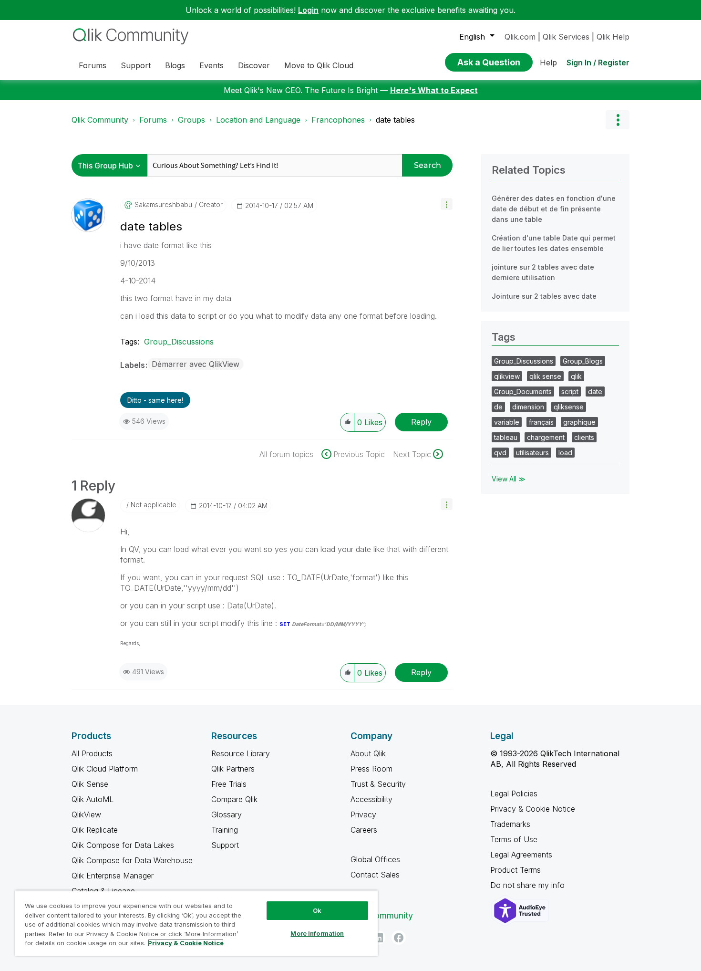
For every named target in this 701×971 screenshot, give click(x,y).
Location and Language (258, 120)
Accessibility (371, 799)
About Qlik (368, 753)
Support (225, 845)
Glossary (226, 814)
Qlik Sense (90, 784)
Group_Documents (523, 391)
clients (584, 437)
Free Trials (229, 784)
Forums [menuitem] (92, 65)
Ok (317, 910)
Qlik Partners (233, 768)
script (569, 391)
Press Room (371, 768)
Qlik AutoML (92, 799)
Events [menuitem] (211, 65)
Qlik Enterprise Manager (113, 875)
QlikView (86, 814)
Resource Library (240, 753)
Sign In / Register (598, 62)
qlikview (507, 376)
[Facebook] (399, 937)
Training (224, 830)
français (541, 422)
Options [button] (617, 119)
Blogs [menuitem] (175, 65)
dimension (528, 407)
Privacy (363, 814)
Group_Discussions (179, 341)
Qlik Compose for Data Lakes (123, 845)
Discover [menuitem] (254, 65)
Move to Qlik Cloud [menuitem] (318, 65)
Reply (421, 422)
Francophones (338, 120)
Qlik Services (566, 37)
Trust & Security (378, 784)
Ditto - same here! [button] (155, 400)
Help (548, 62)
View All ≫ (509, 479)
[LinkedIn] (378, 937)
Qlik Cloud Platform (105, 768)
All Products (92, 753)
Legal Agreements (521, 854)
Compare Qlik (234, 799)
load (565, 453)
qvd (500, 453)
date (595, 391)
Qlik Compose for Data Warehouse (132, 860)
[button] (447, 204)
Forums (153, 120)
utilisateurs (532, 453)
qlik (576, 376)
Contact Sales (375, 874)
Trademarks (510, 824)
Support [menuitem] (136, 65)
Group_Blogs (583, 361)
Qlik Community (100, 120)
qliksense (569, 407)
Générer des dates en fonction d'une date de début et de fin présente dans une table (554, 208)
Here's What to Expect (434, 90)
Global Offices (375, 859)
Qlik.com (520, 37)
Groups (191, 120)
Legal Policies (513, 793)
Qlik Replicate (95, 830)
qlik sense (545, 376)
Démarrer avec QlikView (195, 364)
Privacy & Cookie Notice (532, 809)
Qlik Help (613, 37)
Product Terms (515, 870)
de (498, 407)
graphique (579, 422)
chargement (546, 437)
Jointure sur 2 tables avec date (544, 296)
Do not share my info (528, 885)
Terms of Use (513, 839)
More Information (317, 933)
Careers (363, 830)
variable (506, 422)
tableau (505, 437)
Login (308, 10)
